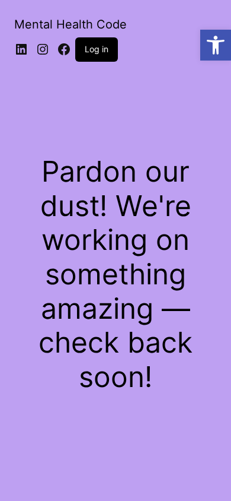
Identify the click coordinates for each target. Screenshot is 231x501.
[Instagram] (43, 49)
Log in (96, 49)
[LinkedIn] (21, 49)
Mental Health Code (70, 24)
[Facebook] (64, 49)
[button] (215, 45)
